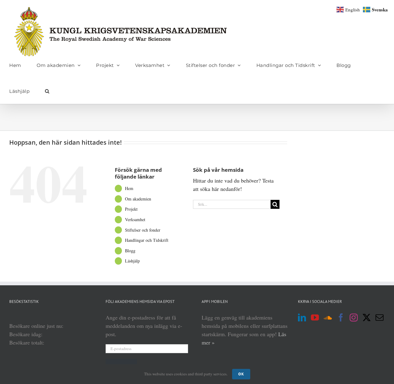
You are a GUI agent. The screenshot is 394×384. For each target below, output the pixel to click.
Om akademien (138, 199)
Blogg (130, 251)
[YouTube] (315, 317)
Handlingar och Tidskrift (146, 240)
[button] (47, 91)
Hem (129, 188)
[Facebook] (341, 317)
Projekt (131, 209)
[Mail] (380, 317)
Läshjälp (132, 261)
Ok (241, 374)
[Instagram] (354, 317)
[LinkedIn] (302, 317)
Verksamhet (135, 219)
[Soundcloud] (328, 317)
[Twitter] (367, 317)
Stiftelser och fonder (142, 230)
